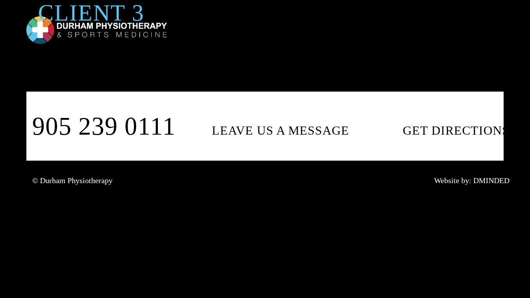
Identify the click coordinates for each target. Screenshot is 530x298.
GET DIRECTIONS (456, 130)
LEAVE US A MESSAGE (280, 130)
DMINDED (491, 180)
